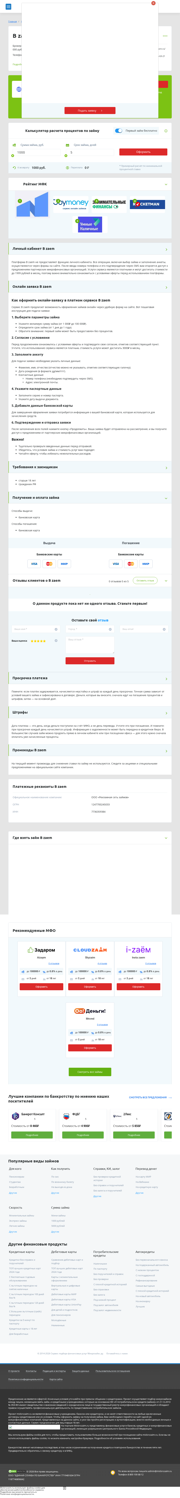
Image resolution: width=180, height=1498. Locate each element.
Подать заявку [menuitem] (87, 110)
